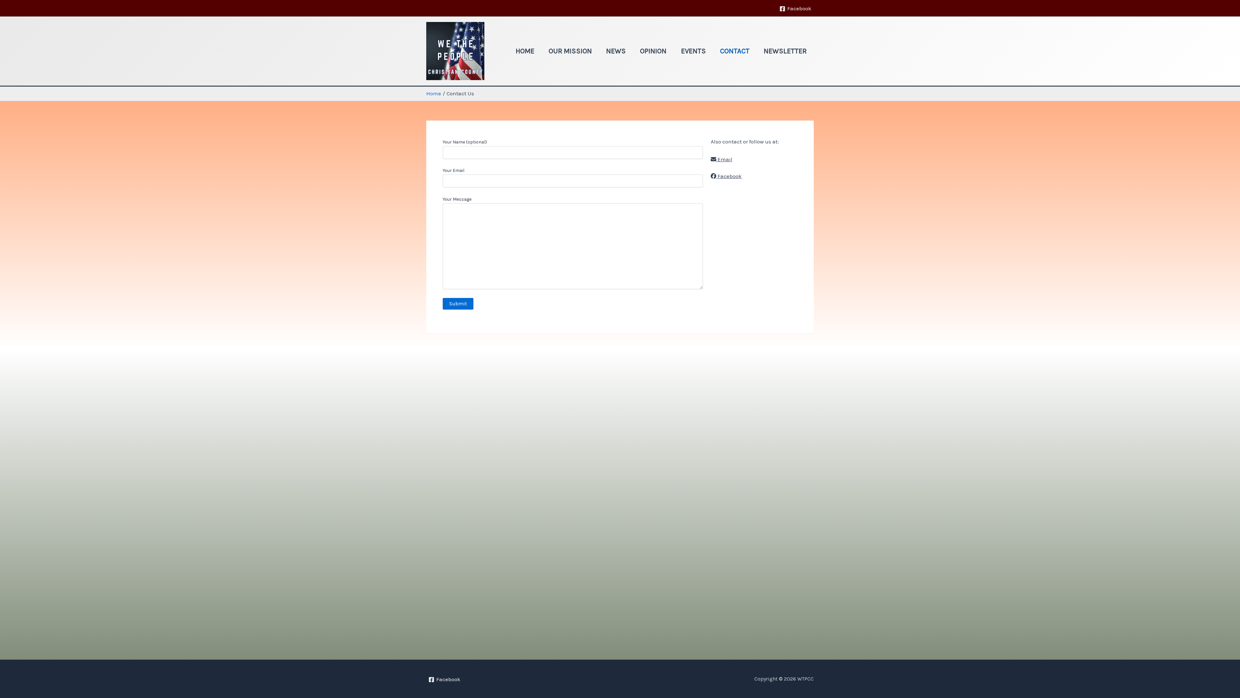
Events (693, 51)
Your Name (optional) (465, 142)
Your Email (453, 170)
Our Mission (570, 51)
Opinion (653, 51)
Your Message (457, 199)
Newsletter (785, 51)
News (616, 51)
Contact (734, 51)
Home (525, 51)
